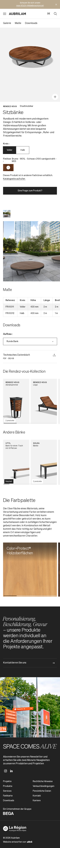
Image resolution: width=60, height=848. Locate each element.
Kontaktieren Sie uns (14, 663)
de (48, 14)
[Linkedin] (11, 770)
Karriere (37, 801)
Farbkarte (8, 796)
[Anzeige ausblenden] (56, 4)
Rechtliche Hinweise (43, 781)
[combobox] (30, 341)
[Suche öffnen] (55, 14)
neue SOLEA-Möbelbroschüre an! (30, 6)
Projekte (7, 781)
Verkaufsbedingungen (43, 786)
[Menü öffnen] (5, 14)
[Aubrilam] (17, 13)
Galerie (7, 23)
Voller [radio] (9, 150)
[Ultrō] (29, 842)
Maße (18, 23)
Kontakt (37, 796)
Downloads (31, 23)
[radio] (8, 167)
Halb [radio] (22, 150)
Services (7, 791)
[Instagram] (5, 770)
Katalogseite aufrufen (14, 179)
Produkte (7, 786)
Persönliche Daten (42, 791)
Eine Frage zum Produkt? (30, 191)
